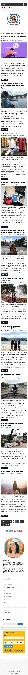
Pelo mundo (7, 603)
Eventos (6, 590)
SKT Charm (11, 671)
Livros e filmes (7, 593)
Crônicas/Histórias (9, 587)
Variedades (7, 609)
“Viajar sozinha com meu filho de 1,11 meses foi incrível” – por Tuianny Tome (13, 231)
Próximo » (7, 524)
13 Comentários (12, 135)
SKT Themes (16, 673)
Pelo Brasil (6, 599)
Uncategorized (8, 606)
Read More (4, 79)
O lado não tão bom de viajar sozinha (12, 471)
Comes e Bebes (8, 584)
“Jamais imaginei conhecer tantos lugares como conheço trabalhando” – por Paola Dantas (13, 85)
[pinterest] (9, 7)
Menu (3, 4)
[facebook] (2, 7)
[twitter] (5, 7)
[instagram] (7, 7)
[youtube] (11, 7)
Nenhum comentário (12, 89)
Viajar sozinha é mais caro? (9, 133)
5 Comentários (11, 427)
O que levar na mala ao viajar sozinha (13, 182)
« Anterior (9, 521)
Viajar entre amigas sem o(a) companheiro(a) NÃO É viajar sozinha (13, 327)
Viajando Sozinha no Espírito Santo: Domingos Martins (12, 424)
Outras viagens (8, 596)
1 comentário (10, 40)
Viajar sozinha (18, 40)
